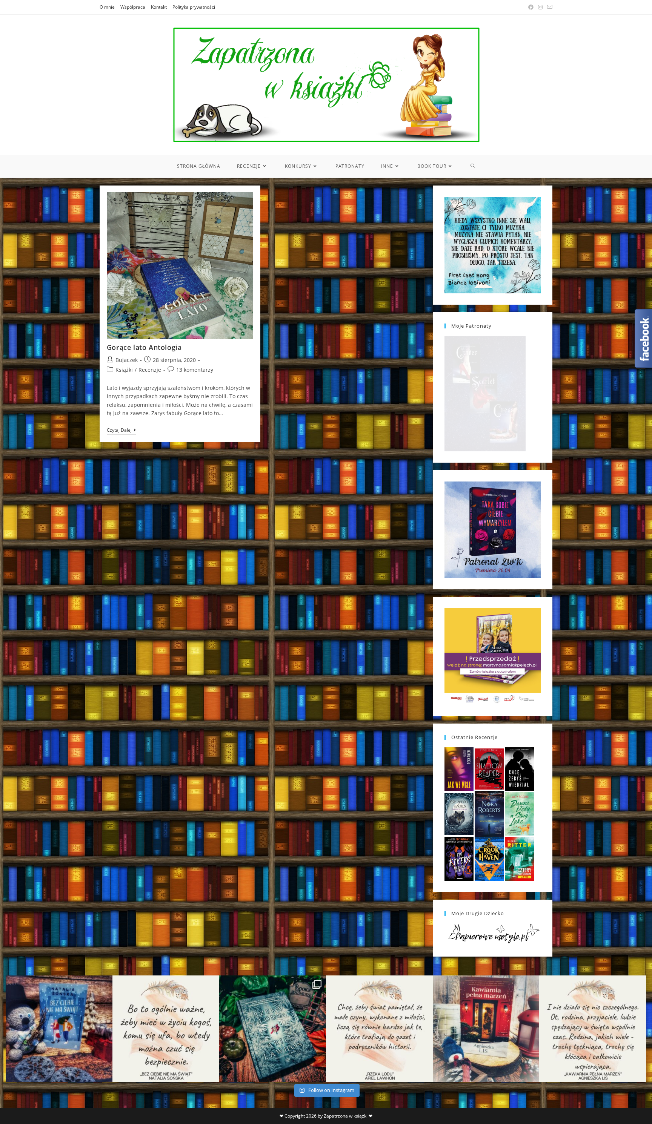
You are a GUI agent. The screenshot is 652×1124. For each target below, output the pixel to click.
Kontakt (159, 7)
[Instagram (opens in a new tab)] (540, 7)
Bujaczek (126, 359)
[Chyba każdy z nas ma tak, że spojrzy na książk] (272, 1028)
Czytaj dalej (121, 431)
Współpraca (132, 7)
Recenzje (149, 369)
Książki (124, 369)
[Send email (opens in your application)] (548, 7)
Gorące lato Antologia (144, 347)
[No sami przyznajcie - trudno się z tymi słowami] (165, 1028)
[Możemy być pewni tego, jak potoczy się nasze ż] (486, 1028)
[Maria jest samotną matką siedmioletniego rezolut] (59, 1028)
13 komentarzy (194, 369)
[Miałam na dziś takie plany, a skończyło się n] (592, 1028)
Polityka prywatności (193, 7)
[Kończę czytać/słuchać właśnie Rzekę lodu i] (379, 1028)
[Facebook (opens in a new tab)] (531, 7)
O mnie (107, 7)
